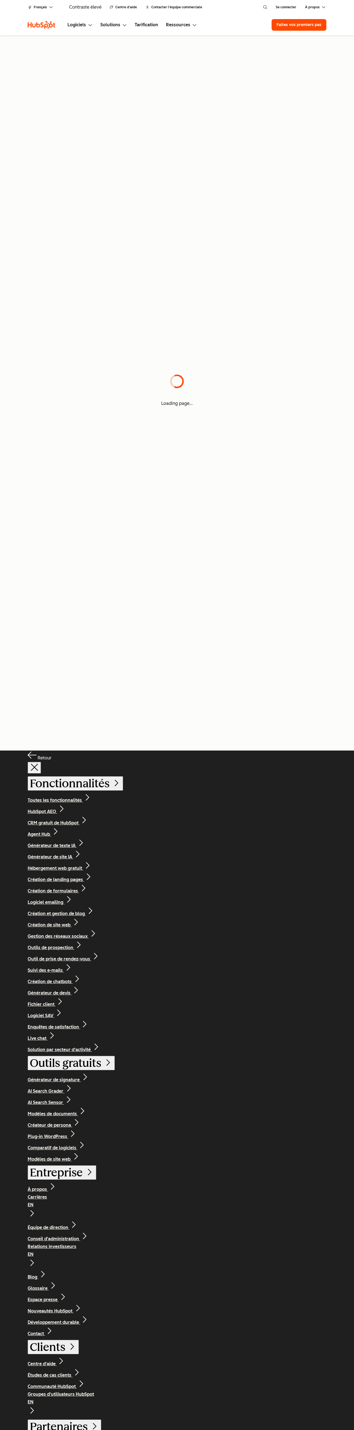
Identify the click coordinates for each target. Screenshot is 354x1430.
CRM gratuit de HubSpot (54, 822)
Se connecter (286, 7)
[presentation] (34, 767)
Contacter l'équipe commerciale (176, 7)
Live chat (38, 1038)
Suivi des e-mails (46, 970)
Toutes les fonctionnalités (55, 800)
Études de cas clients (50, 1375)
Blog (33, 1277)
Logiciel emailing (46, 902)
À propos (38, 1189)
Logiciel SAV (41, 1015)
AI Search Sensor (46, 1102)
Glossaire (38, 1288)
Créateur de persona (50, 1125)
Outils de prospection (51, 947)
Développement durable (54, 1322)
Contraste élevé (85, 7)
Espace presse (43, 1299)
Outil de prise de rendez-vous (59, 959)
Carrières (37, 1200)
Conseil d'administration (54, 1238)
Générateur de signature (54, 1079)
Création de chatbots (50, 981)
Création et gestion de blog (57, 913)
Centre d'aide (126, 7)
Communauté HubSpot (52, 1386)
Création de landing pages (56, 879)
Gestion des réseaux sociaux (58, 936)
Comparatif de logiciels (52, 1147)
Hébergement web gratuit (55, 868)
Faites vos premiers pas (299, 24)
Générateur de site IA (50, 856)
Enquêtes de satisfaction (54, 1027)
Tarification (146, 24)
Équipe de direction (48, 1227)
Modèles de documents (53, 1113)
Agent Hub (39, 834)
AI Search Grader (46, 1091)
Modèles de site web (50, 1159)
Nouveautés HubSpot (51, 1311)
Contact (36, 1333)
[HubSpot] (41, 25)
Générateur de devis (50, 993)
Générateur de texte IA (52, 845)
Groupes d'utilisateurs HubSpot (61, 1398)
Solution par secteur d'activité (60, 1049)
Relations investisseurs (52, 1250)
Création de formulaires (53, 891)
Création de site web (50, 925)
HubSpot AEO (42, 811)
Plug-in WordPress (48, 1136)
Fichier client (42, 1004)
